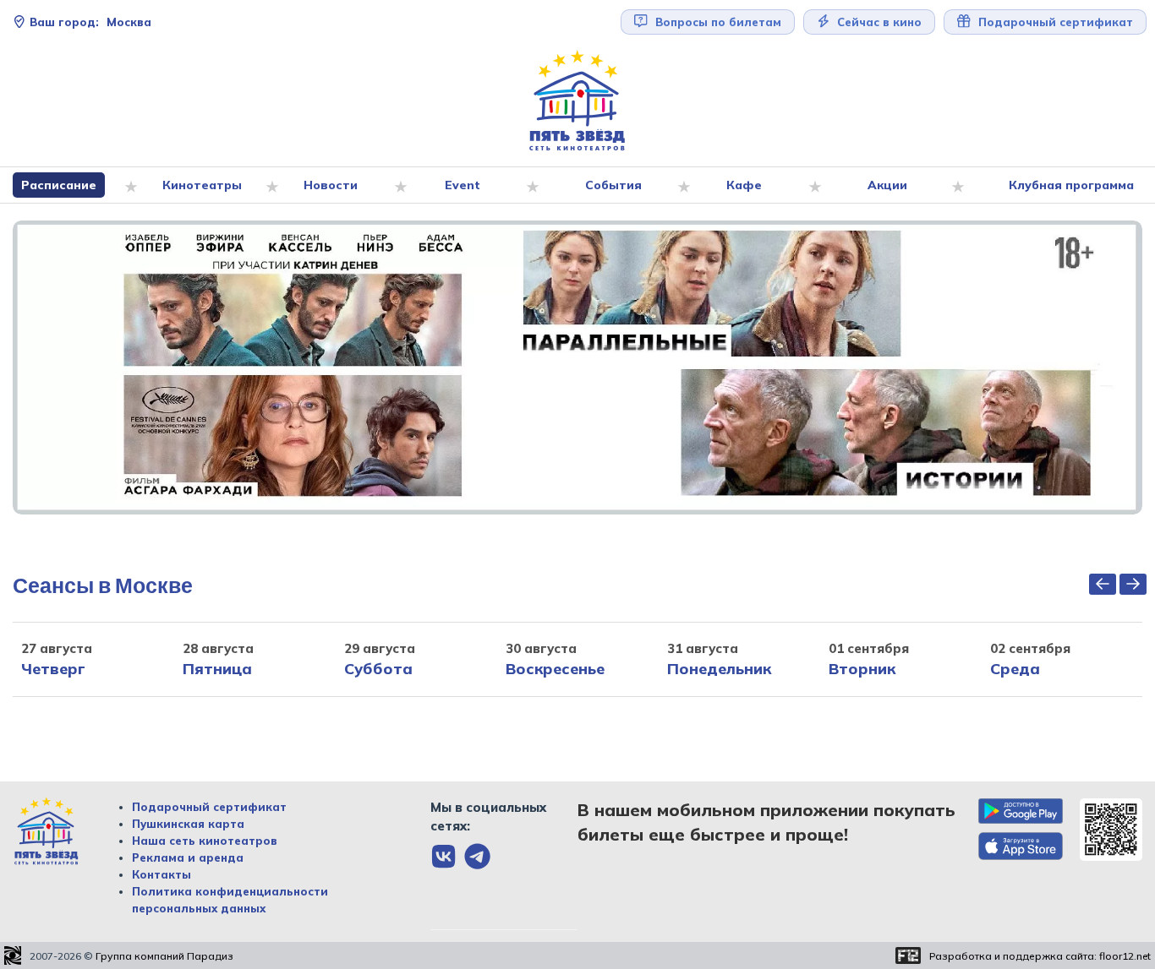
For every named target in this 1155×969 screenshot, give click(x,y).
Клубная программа (1071, 185)
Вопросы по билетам (716, 22)
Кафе (744, 185)
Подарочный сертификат (209, 807)
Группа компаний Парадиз (164, 956)
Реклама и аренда (188, 857)
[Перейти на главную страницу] (577, 101)
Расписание (58, 185)
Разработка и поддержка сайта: (1040, 956)
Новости (331, 185)
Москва (90, 22)
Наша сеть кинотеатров (204, 840)
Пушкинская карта (188, 823)
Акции (887, 185)
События (613, 185)
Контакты (161, 874)
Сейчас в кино (878, 22)
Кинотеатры (202, 185)
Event (462, 185)
